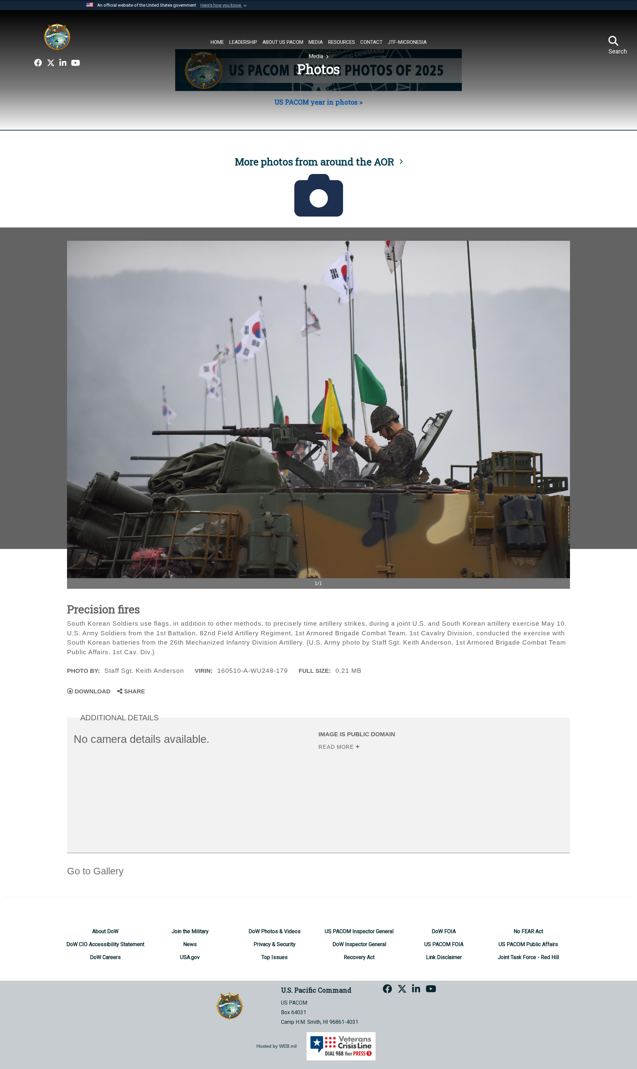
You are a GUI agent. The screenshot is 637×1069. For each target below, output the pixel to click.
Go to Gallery (95, 871)
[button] (224, 5)
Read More (337, 747)
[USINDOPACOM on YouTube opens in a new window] (75, 63)
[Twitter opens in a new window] (51, 63)
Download (91, 691)
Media (316, 56)
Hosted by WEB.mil (276, 1046)
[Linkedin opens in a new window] (62, 63)
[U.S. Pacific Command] (57, 36)
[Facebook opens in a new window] (38, 63)
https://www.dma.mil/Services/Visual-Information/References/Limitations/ (420, 798)
